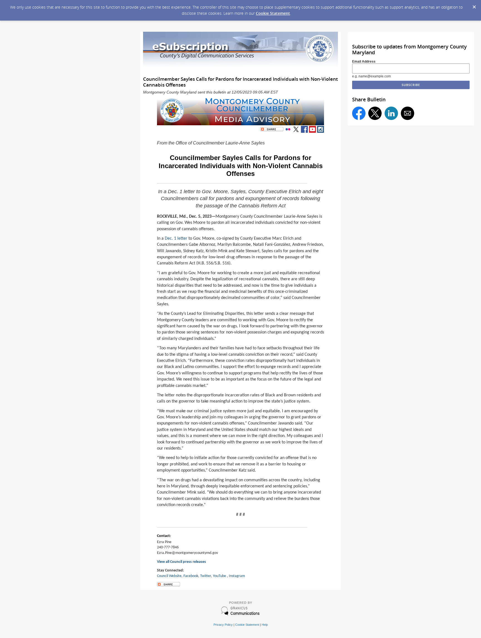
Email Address (364, 61)
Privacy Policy (223, 624)
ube (223, 576)
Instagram (237, 576)
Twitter (205, 576)
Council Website (169, 576)
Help (265, 624)
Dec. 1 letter (176, 238)
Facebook (190, 576)
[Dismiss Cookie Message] (474, 5)
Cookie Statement (273, 13)
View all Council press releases (181, 562)
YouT (216, 576)
